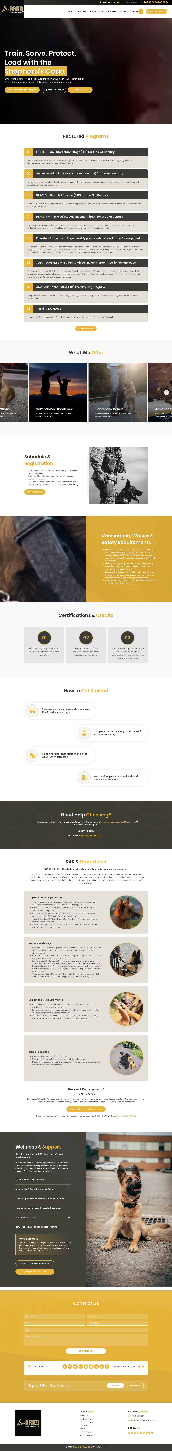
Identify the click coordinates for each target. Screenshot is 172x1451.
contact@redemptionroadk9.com (116, 822)
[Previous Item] (5, 392)
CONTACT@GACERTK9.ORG (125, 1116)
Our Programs (86, 1419)
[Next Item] (166, 392)
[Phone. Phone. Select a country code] (91, 1323)
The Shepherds (86, 1422)
